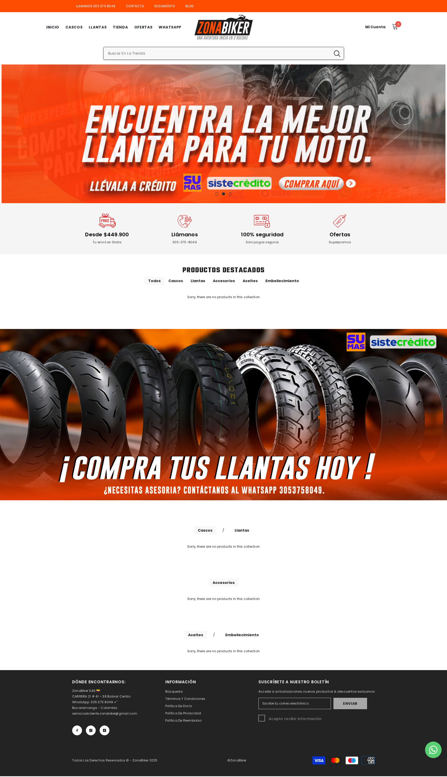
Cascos (175, 280)
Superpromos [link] (340, 242)
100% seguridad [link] (262, 234)
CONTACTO (135, 6)
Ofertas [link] (340, 234)
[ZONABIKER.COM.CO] (223, 414)
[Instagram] (91, 730)
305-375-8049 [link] (185, 242)
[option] (223, 133)
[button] (5, 133)
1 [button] (216, 193)
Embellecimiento (282, 280)
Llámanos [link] (185, 234)
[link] (107, 221)
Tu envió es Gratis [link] (107, 242)
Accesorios (224, 280)
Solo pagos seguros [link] (262, 242)
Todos (154, 280)
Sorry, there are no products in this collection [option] (223, 297)
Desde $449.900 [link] (107, 234)
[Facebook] (77, 730)
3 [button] (230, 193)
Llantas (198, 280)
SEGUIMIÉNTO (164, 6)
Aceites (250, 280)
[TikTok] (104, 730)
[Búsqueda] (223, 53)
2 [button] (223, 193)
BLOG (189, 6)
